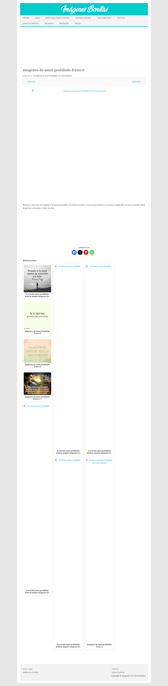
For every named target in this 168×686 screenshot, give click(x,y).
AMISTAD (26, 18)
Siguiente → (137, 81)
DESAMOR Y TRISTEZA (83, 18)
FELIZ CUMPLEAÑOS (104, 18)
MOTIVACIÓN (64, 23)
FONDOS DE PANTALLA (31, 23)
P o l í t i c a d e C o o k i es (30, 672)
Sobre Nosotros (118, 672)
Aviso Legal (27, 669)
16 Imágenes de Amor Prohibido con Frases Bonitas (52, 76)
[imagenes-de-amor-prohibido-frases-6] (84, 129)
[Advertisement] (84, 44)
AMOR (37, 18)
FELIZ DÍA (121, 18)
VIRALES (78, 23)
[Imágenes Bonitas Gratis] (84, 14)
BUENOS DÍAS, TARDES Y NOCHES (57, 18)
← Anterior (30, 81)
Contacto (115, 669)
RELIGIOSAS (49, 23)
